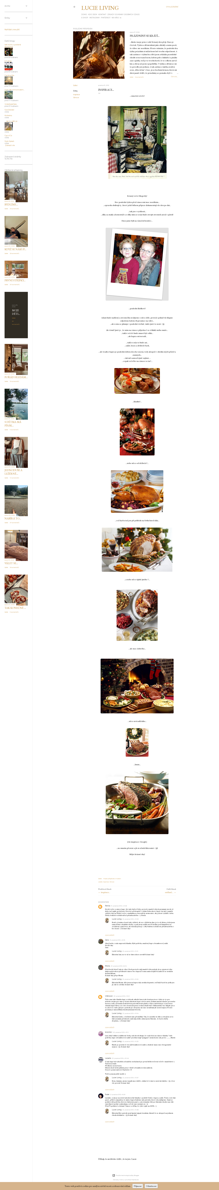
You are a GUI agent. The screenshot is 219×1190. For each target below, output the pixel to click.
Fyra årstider (9, 110)
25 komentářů (14, 253)
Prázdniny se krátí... (144, 35)
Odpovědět (109, 935)
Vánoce (76, 97)
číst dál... (174, 76)
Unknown (109, 996)
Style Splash (9, 141)
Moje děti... (16, 312)
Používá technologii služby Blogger (127, 1175)
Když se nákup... (15, 249)
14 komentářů (14, 478)
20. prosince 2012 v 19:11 (120, 1032)
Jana (107, 940)
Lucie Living (100, 8)
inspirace (76, 95)
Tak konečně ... (15, 608)
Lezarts (108, 1058)
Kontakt (102, 14)
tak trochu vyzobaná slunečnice (13, 46)
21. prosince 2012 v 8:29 (117, 1094)
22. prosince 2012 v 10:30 (130, 919)
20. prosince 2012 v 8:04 (119, 966)
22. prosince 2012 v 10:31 (130, 951)
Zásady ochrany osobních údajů (123, 14)
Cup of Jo (8, 136)
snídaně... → (170, 892)
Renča (107, 906)
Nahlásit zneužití (12, 29)
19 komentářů (14, 381)
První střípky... (15, 280)
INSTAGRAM (94, 18)
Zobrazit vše (10, 145)
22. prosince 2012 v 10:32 (130, 979)
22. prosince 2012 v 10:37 (130, 1077)
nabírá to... (13, 518)
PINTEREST (105, 18)
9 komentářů (14, 430)
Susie (107, 1094)
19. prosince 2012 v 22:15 (117, 940)
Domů (84, 14)
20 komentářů (15, 284)
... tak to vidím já (11, 121)
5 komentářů (139, 77)
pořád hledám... (16, 377)
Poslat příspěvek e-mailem (112, 878)
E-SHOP (84, 18)
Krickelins (8, 115)
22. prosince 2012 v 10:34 (130, 1013)
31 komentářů (14, 208)
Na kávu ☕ (117, 18)
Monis (107, 966)
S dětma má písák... (13, 423)
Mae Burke (135, 1180)
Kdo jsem (92, 14)
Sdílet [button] (131, 77)
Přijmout (138, 1186)
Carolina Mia (9, 75)
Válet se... (11, 563)
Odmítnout (151, 1186)
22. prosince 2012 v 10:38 (130, 1110)
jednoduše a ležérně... (13, 471)
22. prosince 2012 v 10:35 (130, 1041)
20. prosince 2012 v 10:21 (122, 996)
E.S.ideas (8, 61)
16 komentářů (14, 567)
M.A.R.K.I (108, 1032)
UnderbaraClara (11, 104)
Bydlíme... (11, 204)
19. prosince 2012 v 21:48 (119, 906)
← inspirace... (104, 892)
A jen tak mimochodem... (15, 90)
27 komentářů (14, 522)
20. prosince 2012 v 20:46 (120, 1058)
